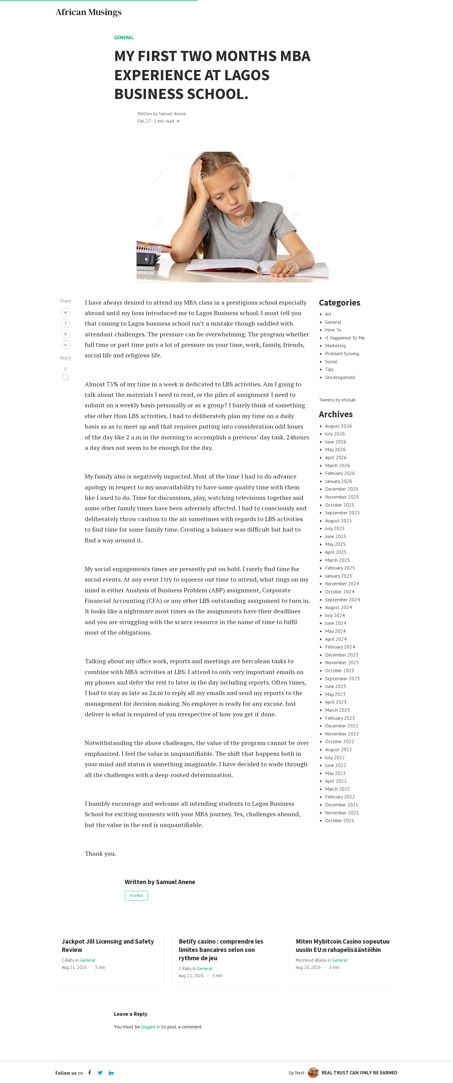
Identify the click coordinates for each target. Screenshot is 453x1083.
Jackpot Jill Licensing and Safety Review (108, 945)
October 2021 (339, 820)
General (124, 37)
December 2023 (341, 655)
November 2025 (342, 497)
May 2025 (335, 544)
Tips (329, 369)
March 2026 (337, 465)
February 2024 (340, 647)
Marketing (335, 345)
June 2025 (335, 536)
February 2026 (340, 473)
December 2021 (341, 804)
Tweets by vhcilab (337, 400)
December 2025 (341, 489)
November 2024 (342, 583)
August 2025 (338, 520)
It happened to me (345, 338)
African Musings (88, 12)
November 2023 (342, 662)
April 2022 (336, 781)
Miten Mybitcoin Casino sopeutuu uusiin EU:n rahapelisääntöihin (343, 945)
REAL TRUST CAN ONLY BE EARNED (360, 1072)
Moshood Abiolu (312, 960)
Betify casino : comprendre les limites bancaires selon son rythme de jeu (221, 949)
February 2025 (340, 568)
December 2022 (341, 726)
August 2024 (338, 607)
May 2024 (335, 631)
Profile (136, 895)
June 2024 (335, 623)
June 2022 (335, 765)
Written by (161, 114)
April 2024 (336, 639)
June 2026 (335, 442)
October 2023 (339, 670)
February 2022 (340, 796)
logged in (150, 1026)
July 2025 (335, 528)
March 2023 (337, 710)
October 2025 (339, 505)
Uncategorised (340, 377)
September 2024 (342, 599)
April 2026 (336, 457)
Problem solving (342, 353)
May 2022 (335, 773)
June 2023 (335, 686)
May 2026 (335, 449)
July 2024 (335, 615)
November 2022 (342, 734)
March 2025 (337, 560)
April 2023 (336, 702)
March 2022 (337, 789)
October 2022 (339, 741)
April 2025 (336, 552)
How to (333, 330)
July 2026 (335, 433)
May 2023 (335, 694)
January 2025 (338, 576)
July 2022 (335, 757)
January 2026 (338, 481)
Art (328, 314)
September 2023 (342, 678)
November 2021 (342, 812)
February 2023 (340, 718)
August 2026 (338, 426)
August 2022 (338, 749)
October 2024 (339, 591)
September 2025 (342, 512)
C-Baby (69, 960)
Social (331, 361)
